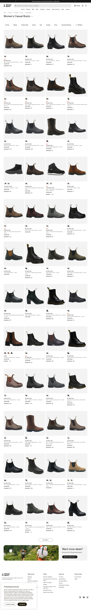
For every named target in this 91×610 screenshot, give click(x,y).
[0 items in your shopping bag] (86, 5)
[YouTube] (83, 597)
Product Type (24, 25)
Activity (48, 25)
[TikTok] (87, 597)
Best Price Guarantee (33, 581)
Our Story (61, 576)
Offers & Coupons (47, 582)
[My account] (82, 5)
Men (33, 9)
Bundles (45, 584)
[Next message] (75, 1)
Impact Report (62, 579)
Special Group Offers (48, 592)
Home (5, 12)
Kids (37, 9)
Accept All (22, 604)
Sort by (7, 25)
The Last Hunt (78, 576)
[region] (19, 596)
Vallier (76, 579)
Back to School (56, 9)
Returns (29, 579)
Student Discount (47, 590)
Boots (21, 12)
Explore (68, 9)
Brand (33, 25)
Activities (42, 9)
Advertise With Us (63, 581)
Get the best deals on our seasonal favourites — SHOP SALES (45, 1)
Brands (48, 9)
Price (55, 25)
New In (23, 9)
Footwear (16, 12)
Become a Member (47, 576)
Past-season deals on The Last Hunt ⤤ (49, 587)
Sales (62, 9)
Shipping (30, 576)
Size (41, 25)
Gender (15, 25)
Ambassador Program (64, 585)
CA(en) (78, 5)
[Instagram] (80, 597)
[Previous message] (16, 1)
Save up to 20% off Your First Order (50, 579)
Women (28, 9)
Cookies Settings (10, 604)
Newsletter (61, 587)
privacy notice (25, 600)
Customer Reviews (66, 25)
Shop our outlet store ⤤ (70, 556)
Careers (61, 583)
